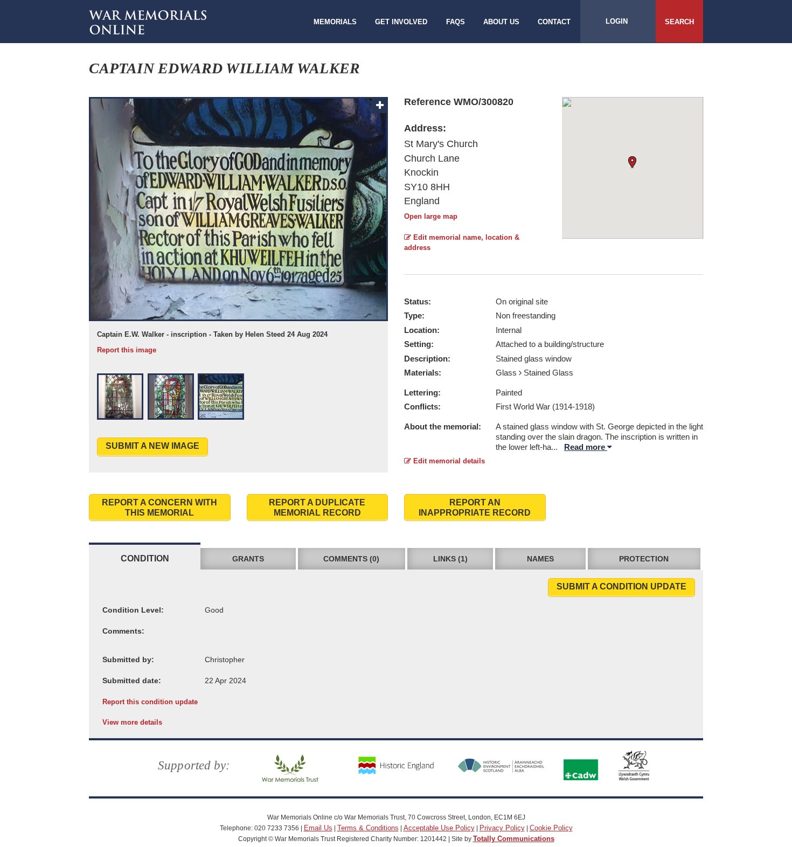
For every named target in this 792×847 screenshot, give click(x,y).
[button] (120, 396)
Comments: (123, 631)
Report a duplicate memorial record (317, 507)
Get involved (401, 22)
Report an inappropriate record (475, 507)
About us (501, 22)
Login (617, 21)
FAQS (455, 22)
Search (679, 22)
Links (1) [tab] (450, 558)
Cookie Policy (551, 828)
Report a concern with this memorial (159, 507)
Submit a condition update (621, 586)
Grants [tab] (248, 558)
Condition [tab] (145, 558)
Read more (585, 447)
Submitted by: (128, 659)
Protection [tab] (644, 558)
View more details (132, 722)
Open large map (430, 216)
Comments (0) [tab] (351, 558)
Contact (554, 22)
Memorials (335, 22)
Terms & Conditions (368, 828)
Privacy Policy (502, 828)
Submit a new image (152, 445)
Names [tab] (540, 558)
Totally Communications (513, 839)
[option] (238, 226)
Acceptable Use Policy (439, 828)
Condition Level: (133, 610)
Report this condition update (150, 702)
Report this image (126, 350)
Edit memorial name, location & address (461, 242)
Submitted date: (131, 680)
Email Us (318, 828)
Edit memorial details (448, 461)
